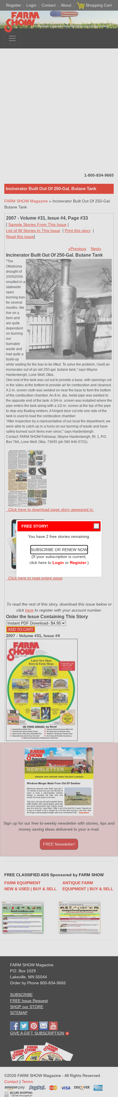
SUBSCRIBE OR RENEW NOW (59, 549)
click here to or (58, 562)
